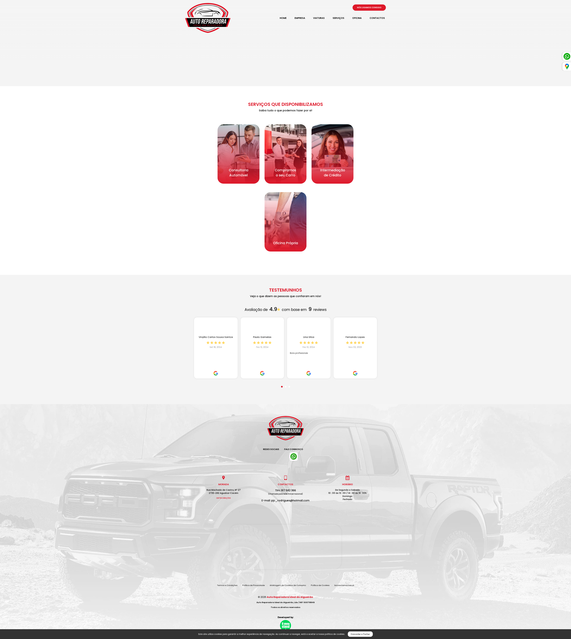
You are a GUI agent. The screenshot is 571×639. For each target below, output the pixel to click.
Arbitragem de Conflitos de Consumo (288, 585)
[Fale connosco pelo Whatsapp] (294, 456)
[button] (282, 384)
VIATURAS (319, 18)
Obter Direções (223, 498)
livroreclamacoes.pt (344, 585)
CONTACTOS (377, 18)
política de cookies (334, 634)
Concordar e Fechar (360, 634)
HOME (283, 18)
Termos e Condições (227, 585)
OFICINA (357, 18)
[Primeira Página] (285, 430)
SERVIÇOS (338, 18)
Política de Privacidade (253, 585)
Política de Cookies (320, 585)
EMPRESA (300, 18)
